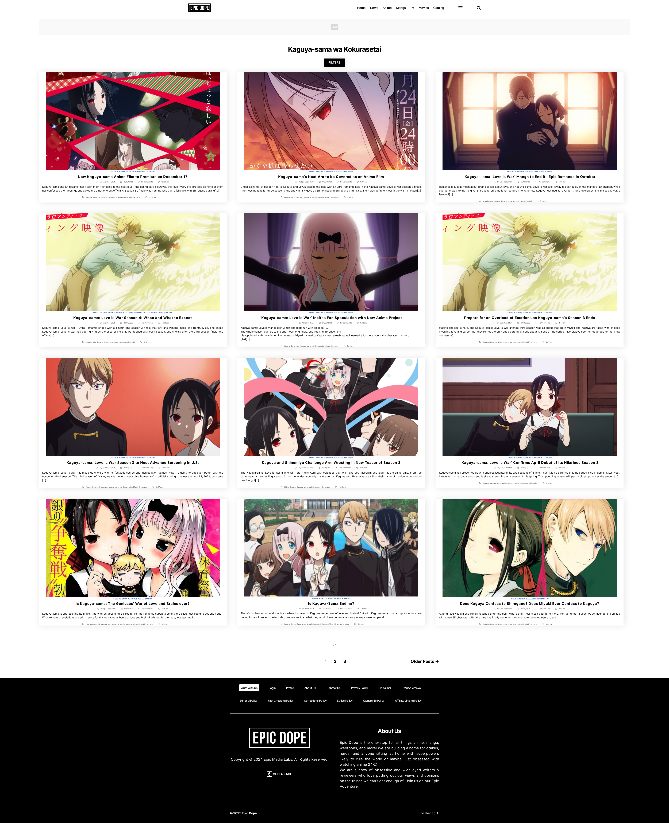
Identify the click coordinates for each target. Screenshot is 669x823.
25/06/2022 (327, 323)
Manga (401, 8)
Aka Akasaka (488, 201)
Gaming (438, 8)
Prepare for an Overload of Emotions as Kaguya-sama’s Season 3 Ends (529, 318)
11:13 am (363, 468)
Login (272, 688)
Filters (334, 62)
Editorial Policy (248, 700)
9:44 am (363, 182)
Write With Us (249, 688)
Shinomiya (326, 487)
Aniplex (88, 487)
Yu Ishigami (344, 624)
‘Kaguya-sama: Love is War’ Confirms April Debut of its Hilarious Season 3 (529, 463)
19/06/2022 (525, 323)
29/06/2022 (128, 323)
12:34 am (165, 182)
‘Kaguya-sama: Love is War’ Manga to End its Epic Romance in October (529, 177)
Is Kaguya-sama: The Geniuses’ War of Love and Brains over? (133, 604)
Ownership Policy (373, 700)
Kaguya (497, 201)
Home (361, 8)
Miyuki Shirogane (133, 197)
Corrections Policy (315, 700)
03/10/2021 (128, 609)
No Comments (147, 182)
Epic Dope (249, 813)
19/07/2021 (326, 608)
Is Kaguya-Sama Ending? (331, 603)
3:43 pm (363, 608)
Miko (331, 624)
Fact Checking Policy (281, 700)
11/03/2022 (525, 468)
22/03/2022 (128, 468)
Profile (290, 688)
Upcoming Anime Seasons (160, 313)
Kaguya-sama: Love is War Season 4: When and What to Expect (132, 318)
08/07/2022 (327, 182)
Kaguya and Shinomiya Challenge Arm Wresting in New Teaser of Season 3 (331, 463)
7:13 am (562, 182)
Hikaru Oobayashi (93, 624)
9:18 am (562, 468)
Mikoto (135, 624)
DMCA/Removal (411, 688)
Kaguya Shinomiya (93, 197)
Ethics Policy (344, 700)
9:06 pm (165, 609)
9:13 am (363, 323)
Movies (424, 8)
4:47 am (562, 323)
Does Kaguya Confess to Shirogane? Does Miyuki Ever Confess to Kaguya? (529, 604)
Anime (387, 8)
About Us (310, 688)
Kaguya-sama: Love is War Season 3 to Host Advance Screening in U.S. (133, 463)
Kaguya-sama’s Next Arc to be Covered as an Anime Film (331, 177)
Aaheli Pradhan (308, 323)
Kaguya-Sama (290, 624)
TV (412, 8)
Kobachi (325, 624)
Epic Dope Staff (109, 182)
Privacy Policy (359, 688)
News (374, 8)
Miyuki (529, 201)
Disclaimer (384, 688)
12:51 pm (165, 323)
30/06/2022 (525, 182)
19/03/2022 (326, 468)
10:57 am (165, 468)
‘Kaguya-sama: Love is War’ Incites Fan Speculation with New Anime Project (331, 318)
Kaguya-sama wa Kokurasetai (132, 172)
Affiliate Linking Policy (408, 700)
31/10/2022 (128, 182)
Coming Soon (106, 313)
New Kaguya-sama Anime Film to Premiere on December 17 (133, 177)
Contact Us (333, 688)
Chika (286, 487)
